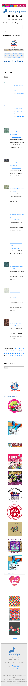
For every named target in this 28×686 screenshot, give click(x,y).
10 (6, 350)
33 (8, 355)
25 (14, 353)
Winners (19, 27)
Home (8, 19)
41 (23, 355)
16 (17, 350)
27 (17, 353)
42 (6, 357)
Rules (16, 19)
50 (21, 357)
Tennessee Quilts (20, 93)
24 (12, 353)
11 (8, 350)
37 (15, 355)
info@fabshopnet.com (15, 665)
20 (4, 353)
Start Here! (6, 23)
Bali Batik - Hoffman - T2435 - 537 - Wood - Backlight (18, 111)
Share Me (15, 393)
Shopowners (16, 35)
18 (21, 350)
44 (9, 357)
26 (15, 353)
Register (15, 53)
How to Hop (6, 27)
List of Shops (15, 23)
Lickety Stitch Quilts (16, 137)
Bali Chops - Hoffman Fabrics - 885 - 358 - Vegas (18, 88)
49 (19, 357)
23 (10, 353)
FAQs (21, 55)
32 (6, 355)
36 (14, 355)
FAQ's (5, 31)
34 (10, 355)
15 (15, 350)
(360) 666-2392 (16, 666)
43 (8, 357)
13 (11, 350)
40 (21, 355)
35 (12, 355)
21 (6, 353)
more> (14, 573)
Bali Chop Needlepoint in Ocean (16, 266)
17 (19, 350)
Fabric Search (13, 31)
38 (17, 355)
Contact (20, 19)
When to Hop (16, 57)
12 (9, 350)
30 (23, 353)
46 (13, 357)
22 (8, 353)
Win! (13, 27)
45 (11, 357)
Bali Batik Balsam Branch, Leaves (17, 188)
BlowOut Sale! (7, 35)
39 (19, 355)
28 (19, 353)
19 (23, 350)
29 (21, 353)
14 (13, 350)
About (12, 19)
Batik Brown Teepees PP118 (15, 323)
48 (17, 357)
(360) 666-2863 (15, 668)
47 (15, 357)
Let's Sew (14, 191)
